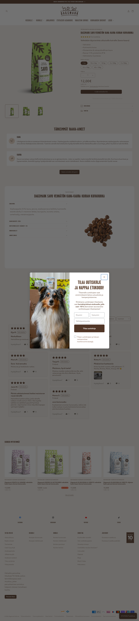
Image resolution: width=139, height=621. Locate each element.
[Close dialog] (104, 277)
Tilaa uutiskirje (89, 328)
